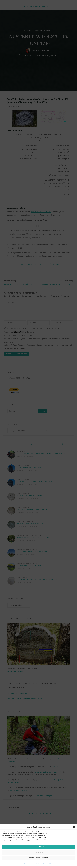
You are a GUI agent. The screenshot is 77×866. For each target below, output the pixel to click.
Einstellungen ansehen (38, 858)
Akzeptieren (38, 847)
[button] (74, 827)
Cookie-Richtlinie (28, 863)
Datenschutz (37, 863)
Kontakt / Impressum (48, 863)
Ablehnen (38, 852)
